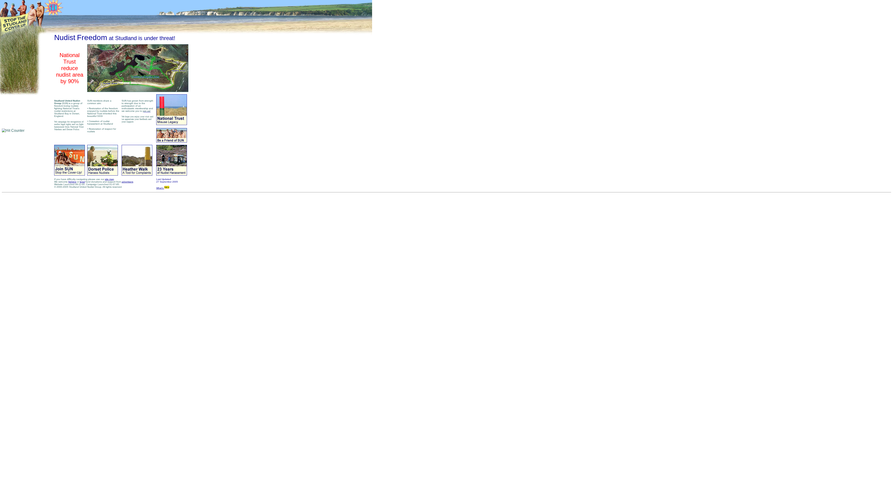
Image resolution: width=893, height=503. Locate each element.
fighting (72, 181)
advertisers (127, 181)
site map (109, 179)
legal (82, 181)
